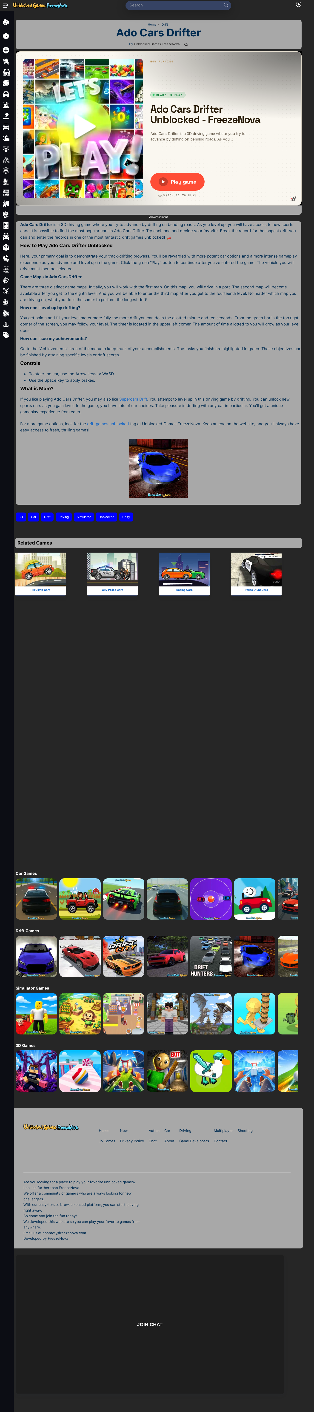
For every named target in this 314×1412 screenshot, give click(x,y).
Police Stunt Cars (256, 590)
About (169, 1141)
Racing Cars (184, 590)
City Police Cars (112, 590)
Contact (220, 1141)
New (124, 1130)
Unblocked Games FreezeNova (157, 44)
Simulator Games (32, 988)
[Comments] (186, 44)
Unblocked (106, 517)
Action (154, 1130)
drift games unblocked (108, 423)
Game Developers (194, 1141)
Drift (47, 517)
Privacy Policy (132, 1141)
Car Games (26, 873)
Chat (153, 1141)
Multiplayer (223, 1130)
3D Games (26, 1045)
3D (21, 517)
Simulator (84, 517)
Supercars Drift (133, 399)
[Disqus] (158, 678)
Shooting (245, 1130)
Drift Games (27, 930)
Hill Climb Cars (40, 590)
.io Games (107, 1141)
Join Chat (150, 1324)
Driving (63, 517)
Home (103, 1130)
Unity (126, 517)
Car (33, 517)
